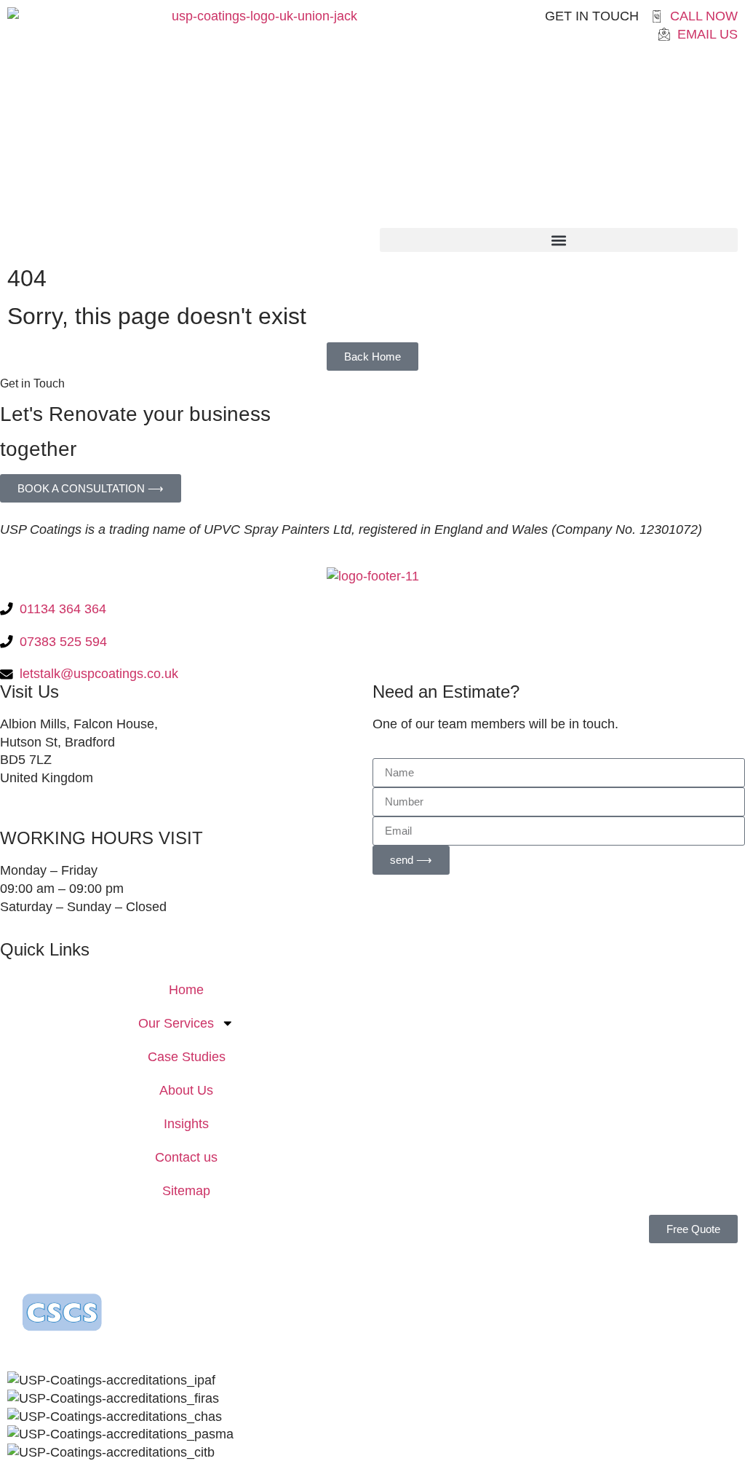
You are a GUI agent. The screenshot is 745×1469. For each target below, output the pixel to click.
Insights (186, 1123)
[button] (559, 240)
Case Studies (187, 1056)
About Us (186, 1090)
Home (186, 989)
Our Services (176, 1023)
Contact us (186, 1157)
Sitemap (186, 1191)
